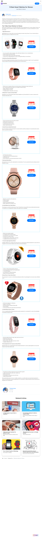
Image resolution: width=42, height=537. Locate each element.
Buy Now (31, 46)
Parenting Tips (14, 15)
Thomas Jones (8, 14)
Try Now (37, 3)
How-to (5, 458)
